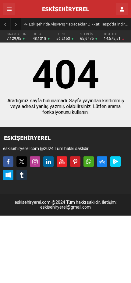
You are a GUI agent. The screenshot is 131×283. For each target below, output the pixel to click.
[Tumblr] (21, 175)
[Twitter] (21, 161)
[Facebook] (8, 161)
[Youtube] (62, 161)
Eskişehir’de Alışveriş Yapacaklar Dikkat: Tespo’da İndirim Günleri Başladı (78, 24)
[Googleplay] (115, 161)
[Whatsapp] (88, 161)
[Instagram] (35, 161)
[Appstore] (102, 161)
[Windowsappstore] (8, 175)
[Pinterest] (75, 161)
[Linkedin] (48, 161)
